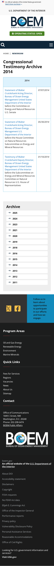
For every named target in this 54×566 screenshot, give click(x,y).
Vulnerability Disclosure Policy (17, 526)
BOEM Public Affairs (13, 425)
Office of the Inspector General (18, 510)
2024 (15, 218)
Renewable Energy (12, 346)
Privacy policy (9, 521)
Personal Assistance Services (16, 531)
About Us (7, 389)
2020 (15, 236)
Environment (9, 350)
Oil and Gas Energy (12, 342)
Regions (7, 377)
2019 (15, 241)
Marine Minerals (11, 354)
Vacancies (8, 381)
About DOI (7, 473)
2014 (15, 265)
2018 (15, 247)
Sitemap (7, 393)
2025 (15, 212)
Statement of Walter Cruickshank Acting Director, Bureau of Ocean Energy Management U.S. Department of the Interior (19, 128)
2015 (15, 259)
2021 (15, 230)
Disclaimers (8, 484)
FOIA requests (9, 494)
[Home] (27, 22)
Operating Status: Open (28, 33)
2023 (15, 224)
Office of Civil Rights (12, 542)
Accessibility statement (14, 479)
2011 (15, 282)
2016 (15, 253)
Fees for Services (11, 373)
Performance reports (13, 515)
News (6, 385)
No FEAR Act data (11, 500)
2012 (15, 276)
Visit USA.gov (9, 557)
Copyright (7, 489)
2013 (15, 270)
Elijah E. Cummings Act (13, 505)
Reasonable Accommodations (17, 537)
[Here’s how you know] (27, 3)
